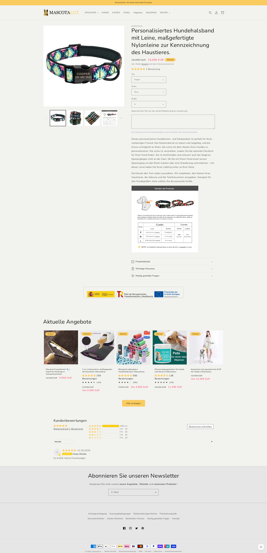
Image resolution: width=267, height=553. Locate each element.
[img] (69, 450)
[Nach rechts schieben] (121, 118)
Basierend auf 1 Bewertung (68, 428)
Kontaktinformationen (173, 551)
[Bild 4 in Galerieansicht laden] (109, 118)
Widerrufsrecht (110, 551)
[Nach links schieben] (46, 118)
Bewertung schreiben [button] (200, 426)
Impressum (158, 551)
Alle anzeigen (133, 403)
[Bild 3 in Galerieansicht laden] (92, 118)
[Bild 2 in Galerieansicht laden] (75, 118)
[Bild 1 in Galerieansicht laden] (58, 118)
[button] (91, 13)
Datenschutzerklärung (127, 551)
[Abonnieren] (155, 492)
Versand (144, 64)
